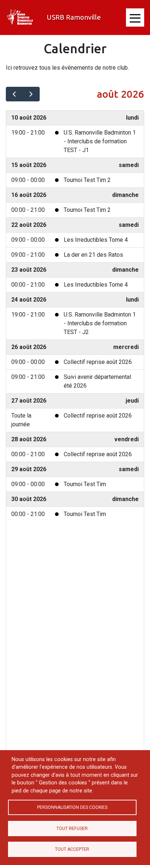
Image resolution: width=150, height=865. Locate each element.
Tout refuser (72, 828)
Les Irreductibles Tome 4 (96, 239)
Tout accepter (72, 849)
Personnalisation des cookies (72, 807)
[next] (31, 94)
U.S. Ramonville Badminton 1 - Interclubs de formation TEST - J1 (100, 141)
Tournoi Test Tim (85, 484)
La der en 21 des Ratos (93, 254)
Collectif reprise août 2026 (98, 361)
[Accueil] (20, 17)
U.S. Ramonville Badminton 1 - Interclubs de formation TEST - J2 (100, 323)
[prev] (14, 94)
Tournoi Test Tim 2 (87, 180)
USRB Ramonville (74, 17)
